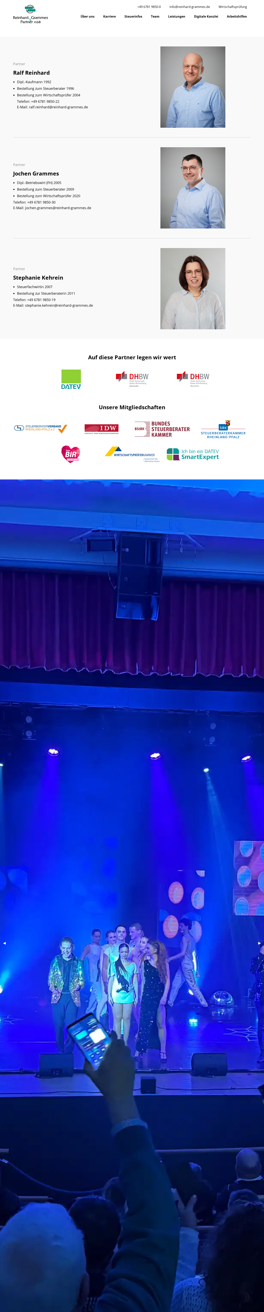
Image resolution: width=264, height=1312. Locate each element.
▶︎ (261, 943)
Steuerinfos (133, 16)
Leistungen (176, 16)
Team (155, 16)
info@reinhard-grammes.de (189, 7)
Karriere (109, 16)
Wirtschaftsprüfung (233, 7)
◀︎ (6, 943)
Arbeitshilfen (237, 16)
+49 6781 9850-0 (149, 7)
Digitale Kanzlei (206, 16)
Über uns (88, 16)
